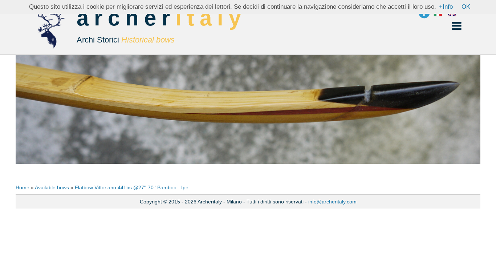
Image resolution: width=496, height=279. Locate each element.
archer (161, 25)
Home (22, 187)
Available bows (52, 187)
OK (466, 6)
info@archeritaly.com (332, 202)
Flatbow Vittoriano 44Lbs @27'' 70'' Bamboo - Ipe (131, 187)
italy (210, 18)
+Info (446, 6)
